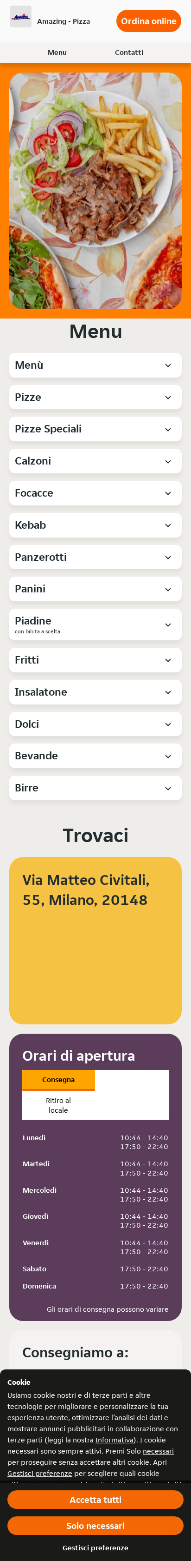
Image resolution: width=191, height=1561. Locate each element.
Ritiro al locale (58, 1105)
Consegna (58, 1079)
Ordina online (149, 21)
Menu (57, 52)
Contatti (129, 52)
